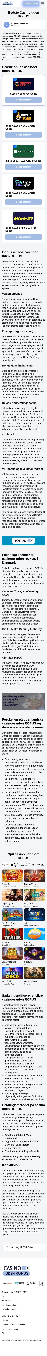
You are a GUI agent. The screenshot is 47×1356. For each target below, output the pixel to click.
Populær (5, 865)
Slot (38, 865)
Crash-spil (27, 865)
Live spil (16, 865)
